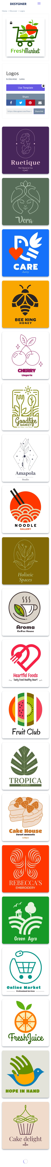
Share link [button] (39, 111)
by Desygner (11, 79)
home (4, 11)
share (25, 96)
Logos (22, 79)
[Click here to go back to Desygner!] (18, 6)
